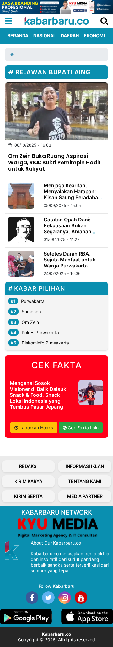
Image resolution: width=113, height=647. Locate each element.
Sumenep (31, 311)
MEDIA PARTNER (85, 496)
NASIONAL (44, 35)
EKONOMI (94, 35)
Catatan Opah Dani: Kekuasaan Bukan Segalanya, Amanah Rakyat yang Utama (67, 228)
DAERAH (70, 35)
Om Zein (30, 322)
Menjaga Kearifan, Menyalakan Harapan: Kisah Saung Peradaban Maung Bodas (72, 194)
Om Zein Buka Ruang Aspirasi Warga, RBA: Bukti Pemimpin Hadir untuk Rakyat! (54, 162)
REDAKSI (28, 466)
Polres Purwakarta (40, 332)
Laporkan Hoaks (35, 427)
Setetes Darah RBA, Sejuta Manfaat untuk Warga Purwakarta (69, 260)
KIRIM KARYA (28, 481)
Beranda (18, 35)
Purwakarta (33, 301)
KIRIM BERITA (28, 496)
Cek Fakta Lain (83, 427)
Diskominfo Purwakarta (45, 342)
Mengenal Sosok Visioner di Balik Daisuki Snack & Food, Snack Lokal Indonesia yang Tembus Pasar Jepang (38, 395)
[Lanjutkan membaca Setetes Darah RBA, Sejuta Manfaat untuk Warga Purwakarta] (21, 264)
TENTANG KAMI (84, 481)
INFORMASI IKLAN (85, 466)
